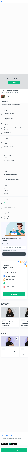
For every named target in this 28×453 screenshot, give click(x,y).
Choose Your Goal (7, 1)
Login (14, 82)
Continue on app (14, 450)
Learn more (14, 294)
